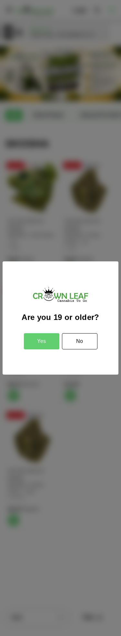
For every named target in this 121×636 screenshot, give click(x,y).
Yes (41, 341)
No (79, 341)
